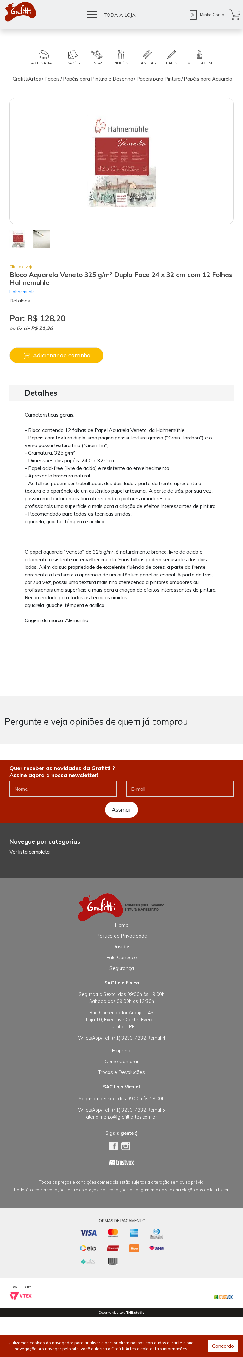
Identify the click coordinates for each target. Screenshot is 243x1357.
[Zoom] (18, 239)
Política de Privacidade (121, 935)
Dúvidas (121, 946)
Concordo (223, 1346)
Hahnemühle (22, 291)
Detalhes (19, 300)
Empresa (122, 1050)
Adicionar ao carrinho (61, 355)
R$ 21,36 (42, 328)
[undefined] (121, 161)
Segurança (121, 968)
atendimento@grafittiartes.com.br (121, 1117)
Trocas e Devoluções (121, 1072)
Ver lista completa (29, 851)
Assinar (121, 809)
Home (121, 925)
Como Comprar (122, 1061)
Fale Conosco (121, 957)
